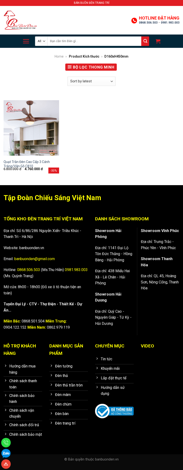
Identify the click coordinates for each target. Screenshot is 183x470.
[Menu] (26, 41)
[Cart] (157, 41)
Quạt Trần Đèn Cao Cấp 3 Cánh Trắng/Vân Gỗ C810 (27, 164)
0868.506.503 (148, 22)
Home (59, 56)
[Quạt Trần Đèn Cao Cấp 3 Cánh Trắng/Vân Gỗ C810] (31, 128)
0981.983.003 (170, 22)
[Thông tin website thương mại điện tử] (114, 408)
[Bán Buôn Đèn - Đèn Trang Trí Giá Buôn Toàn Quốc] (20, 20)
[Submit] (145, 41)
